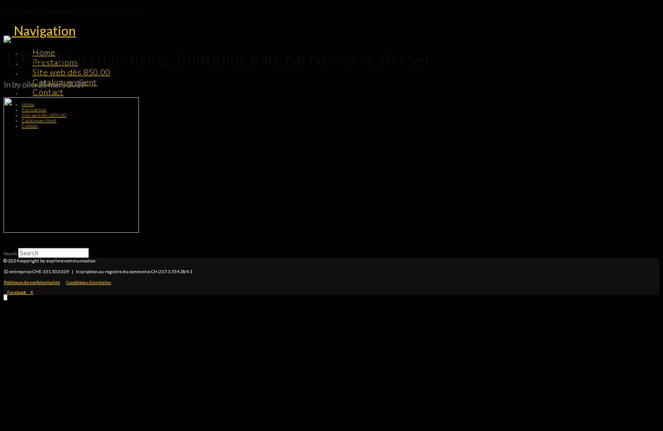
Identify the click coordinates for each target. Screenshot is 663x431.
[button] (44, 30)
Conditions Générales (88, 282)
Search (10, 253)
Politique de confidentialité (32, 282)
